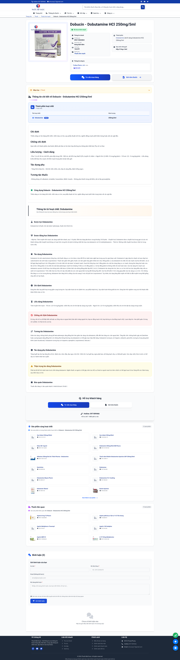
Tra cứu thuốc (68, 641)
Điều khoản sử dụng (100, 641)
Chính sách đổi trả (99, 648)
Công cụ (110, 13)
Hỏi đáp (83, 13)
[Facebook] (141, 2)
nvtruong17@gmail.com (135, 647)
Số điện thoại (95, 566)
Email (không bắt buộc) (37, 574)
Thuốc (36, 16)
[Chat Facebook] (175, 648)
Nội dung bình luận (36, 582)
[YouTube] (144, 2)
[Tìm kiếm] (143, 7)
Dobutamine (120, 38)
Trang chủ (39, 13)
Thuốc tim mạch (46, 16)
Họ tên (32, 566)
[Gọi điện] (175, 635)
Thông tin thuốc (53, 13)
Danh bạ (96, 13)
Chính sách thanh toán (100, 646)
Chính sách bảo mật (100, 643)
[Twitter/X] (148, 2)
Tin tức (69, 13)
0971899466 (132, 644)
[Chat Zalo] (175, 641)
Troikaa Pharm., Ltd (80, 65)
